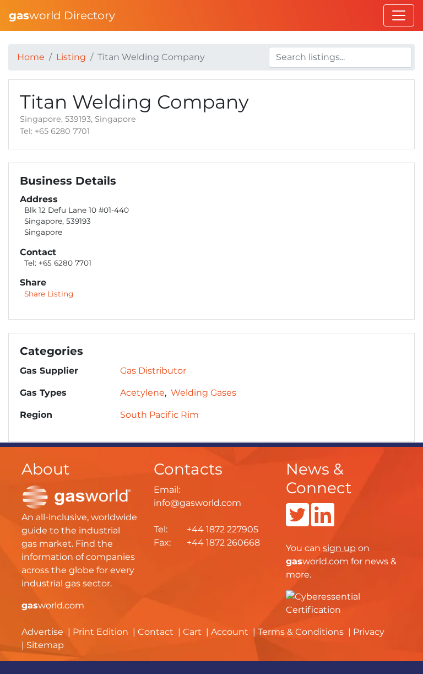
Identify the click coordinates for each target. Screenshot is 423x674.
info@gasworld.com (197, 503)
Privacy (368, 632)
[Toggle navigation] (398, 15)
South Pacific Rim (159, 414)
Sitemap (45, 645)
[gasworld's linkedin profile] (322, 521)
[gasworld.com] (76, 496)
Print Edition (100, 632)
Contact (155, 632)
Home (31, 57)
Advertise (42, 632)
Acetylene (142, 392)
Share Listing (48, 293)
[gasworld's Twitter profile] (297, 521)
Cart (192, 632)
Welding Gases (203, 392)
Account (229, 632)
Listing (71, 57)
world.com (52, 605)
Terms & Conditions (301, 632)
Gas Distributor (153, 370)
